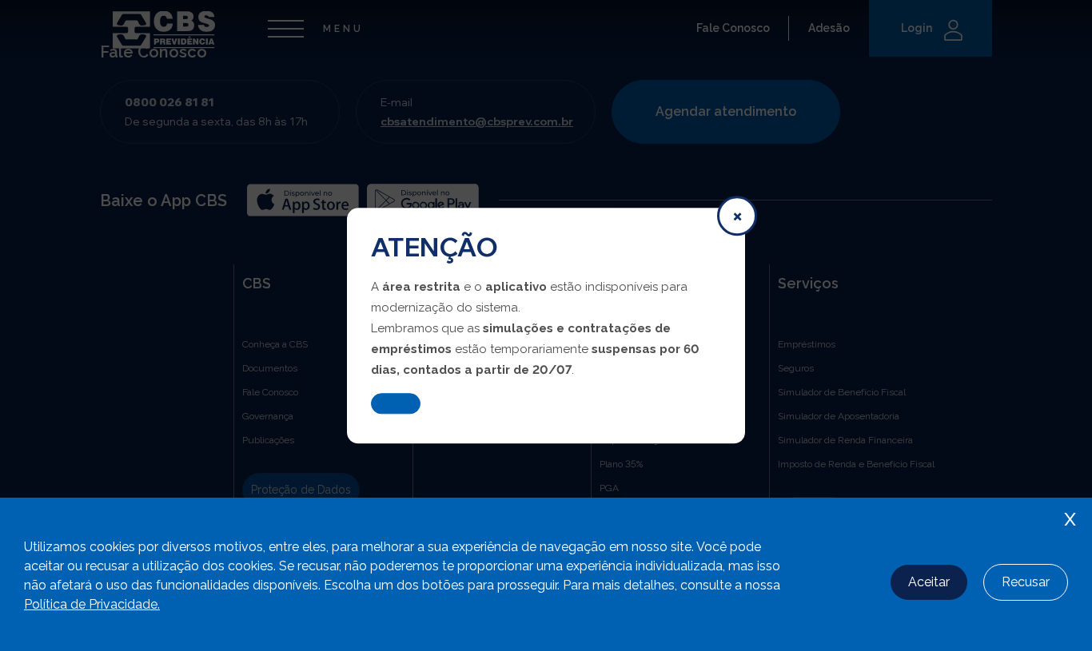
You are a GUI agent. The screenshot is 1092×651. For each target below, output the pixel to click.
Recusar (1026, 581)
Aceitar (929, 581)
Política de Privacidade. (92, 604)
